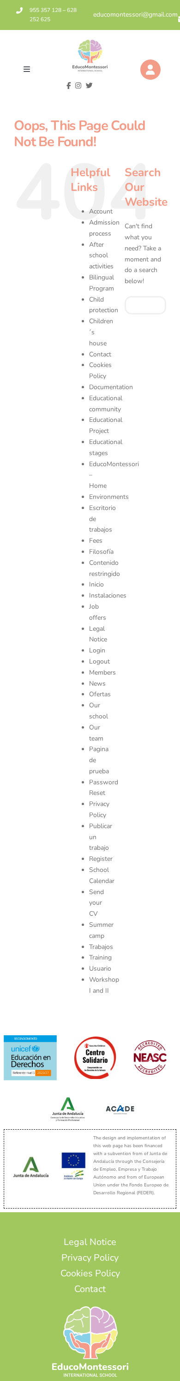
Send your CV (96, 903)
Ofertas (100, 694)
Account (101, 211)
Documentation (111, 387)
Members (102, 672)
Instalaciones (107, 595)
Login (97, 650)
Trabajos (101, 946)
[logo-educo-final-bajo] (90, 42)
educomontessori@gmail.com (135, 14)
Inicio (96, 584)
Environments (109, 496)
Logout (99, 661)
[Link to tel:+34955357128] (19, 10)
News (97, 683)
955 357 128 (45, 10)
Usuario (100, 968)
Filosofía (101, 551)
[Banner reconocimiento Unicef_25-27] (30, 1038)
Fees (95, 540)
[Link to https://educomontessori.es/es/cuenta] (150, 69)
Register (101, 858)
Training (100, 957)
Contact (100, 354)
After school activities (101, 255)
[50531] (95, 1039)
